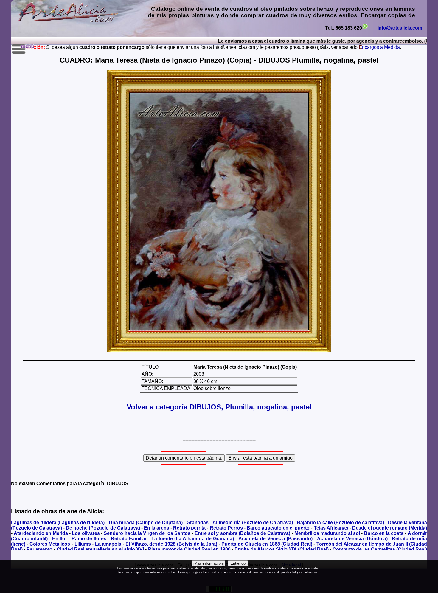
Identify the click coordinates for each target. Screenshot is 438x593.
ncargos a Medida (379, 47)
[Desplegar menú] (23, 49)
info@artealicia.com (400, 27)
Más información (208, 563)
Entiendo (238, 563)
